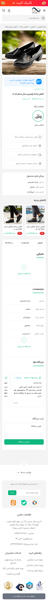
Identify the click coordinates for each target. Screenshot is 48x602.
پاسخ (19, 377)
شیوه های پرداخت (35, 570)
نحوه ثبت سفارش (35, 559)
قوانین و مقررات (13, 573)
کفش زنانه (24, 27)
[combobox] (22, 18)
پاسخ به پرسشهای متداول (13, 561)
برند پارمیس (39, 89)
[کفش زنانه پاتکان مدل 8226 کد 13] (35, 214)
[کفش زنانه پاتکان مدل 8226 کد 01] (12, 214)
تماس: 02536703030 (24, 533)
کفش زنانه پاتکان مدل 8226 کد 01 (13, 228)
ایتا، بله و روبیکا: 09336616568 (24, 544)
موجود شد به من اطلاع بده (24, 596)
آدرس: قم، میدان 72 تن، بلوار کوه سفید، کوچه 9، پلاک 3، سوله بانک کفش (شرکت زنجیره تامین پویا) (24, 524)
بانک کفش (42, 27)
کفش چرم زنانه (11, 27)
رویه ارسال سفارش (34, 565)
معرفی (40, 243)
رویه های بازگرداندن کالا (13, 568)
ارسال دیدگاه (24, 442)
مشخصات (25, 243)
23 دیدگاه (26, 99)
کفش (33, 27)
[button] (16, 71)
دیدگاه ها (9, 243)
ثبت (12, 492)
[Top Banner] (24, 3)
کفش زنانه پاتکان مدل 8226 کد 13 (36, 228)
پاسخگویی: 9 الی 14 (24, 538)
